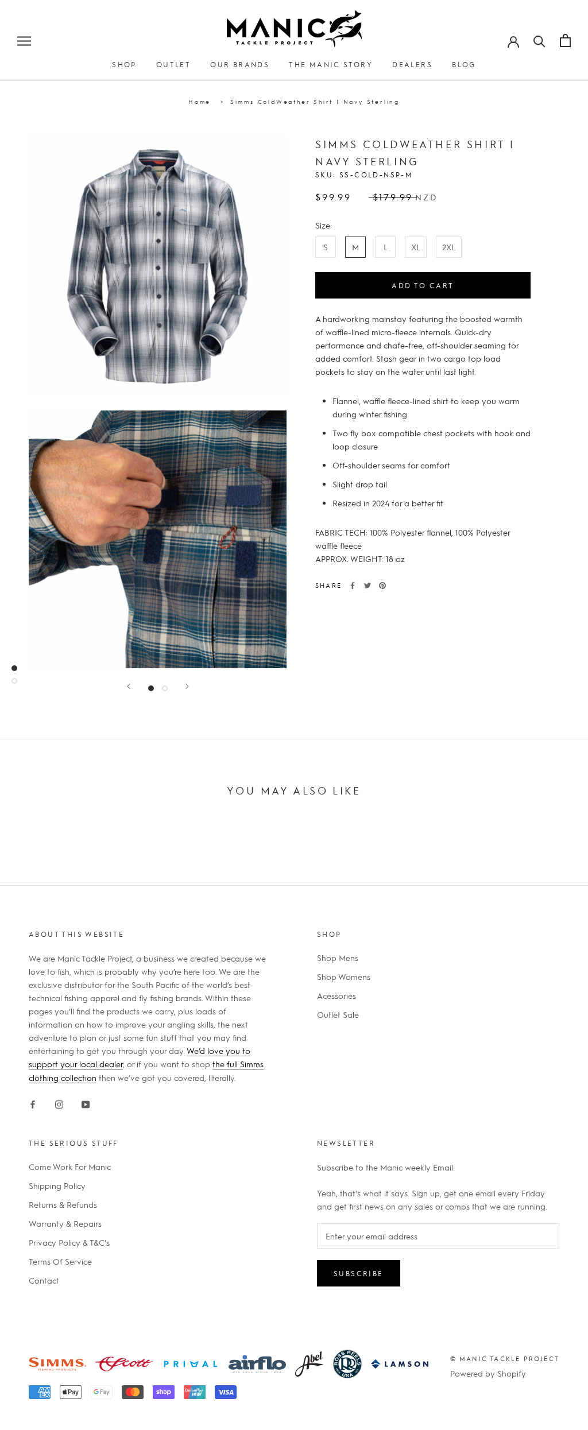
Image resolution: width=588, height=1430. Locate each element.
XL (415, 247)
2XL (448, 247)
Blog (464, 64)
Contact (44, 1280)
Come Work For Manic (70, 1166)
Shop (124, 64)
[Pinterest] (382, 585)
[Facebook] (352, 585)
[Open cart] (565, 40)
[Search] (539, 40)
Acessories (336, 995)
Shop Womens (343, 976)
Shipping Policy (57, 1185)
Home (199, 101)
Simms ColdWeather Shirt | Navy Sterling (315, 101)
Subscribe (359, 1273)
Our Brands (239, 64)
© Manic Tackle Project (504, 1358)
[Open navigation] (24, 40)
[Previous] (128, 686)
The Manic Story (331, 64)
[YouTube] (86, 1102)
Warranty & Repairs (65, 1223)
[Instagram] (59, 1102)
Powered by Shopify (488, 1373)
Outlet (173, 64)
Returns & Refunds (63, 1204)
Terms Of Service (60, 1261)
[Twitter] (367, 585)
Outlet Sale (338, 1014)
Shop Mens (337, 957)
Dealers (412, 64)
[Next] (187, 686)
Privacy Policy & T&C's (69, 1242)
